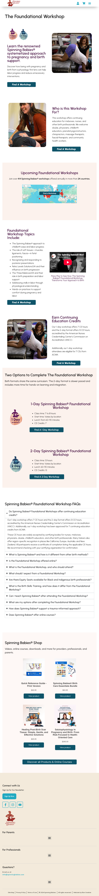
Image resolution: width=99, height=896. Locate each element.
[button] (90, 3)
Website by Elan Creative (82, 892)
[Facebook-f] (5, 805)
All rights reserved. (64, 892)
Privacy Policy (21, 892)
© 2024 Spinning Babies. (47, 892)
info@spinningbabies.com (13, 874)
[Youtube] (20, 805)
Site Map (11, 892)
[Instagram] (13, 805)
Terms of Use (32, 892)
